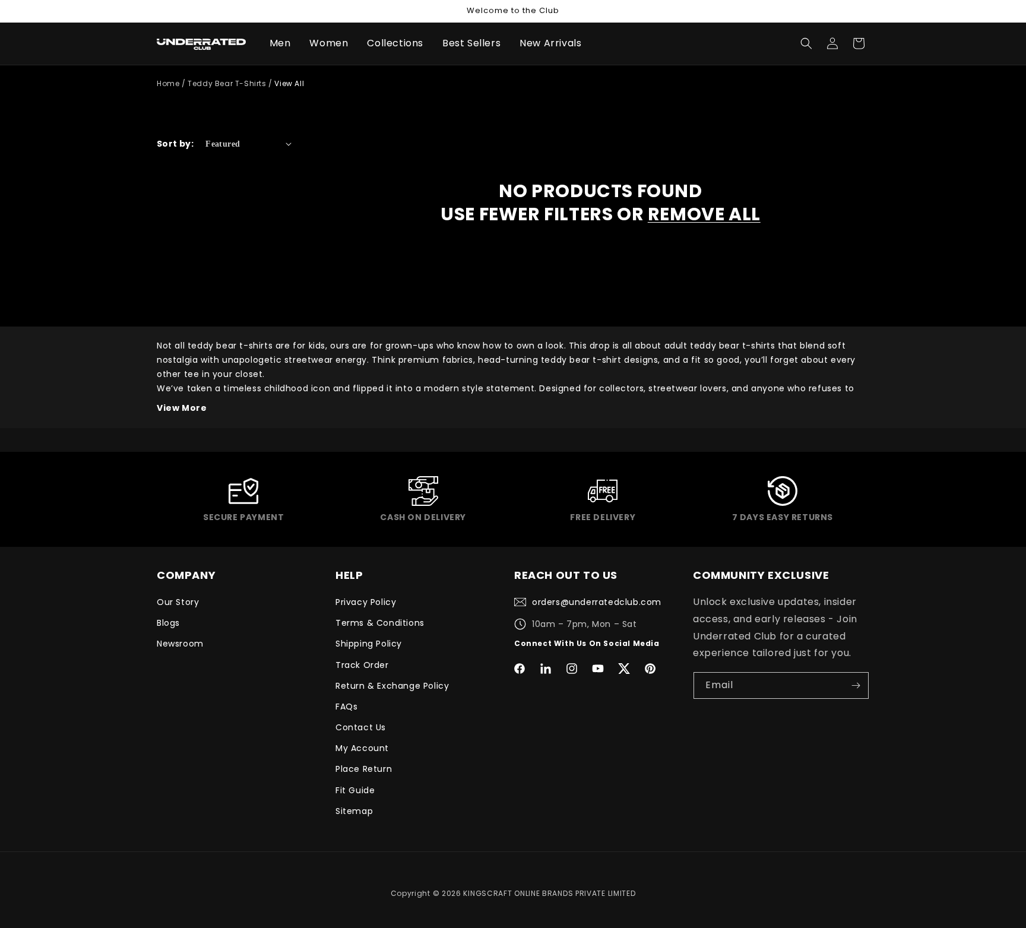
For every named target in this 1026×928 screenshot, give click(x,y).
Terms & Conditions (380, 623)
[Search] (806, 43)
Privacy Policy (365, 602)
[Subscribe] (856, 685)
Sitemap (354, 811)
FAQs (346, 706)
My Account (362, 748)
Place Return (363, 769)
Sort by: (175, 144)
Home (168, 83)
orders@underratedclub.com (596, 602)
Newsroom (180, 644)
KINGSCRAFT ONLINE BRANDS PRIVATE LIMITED (549, 893)
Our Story (178, 602)
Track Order (362, 665)
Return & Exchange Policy (392, 686)
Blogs (168, 623)
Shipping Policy (368, 644)
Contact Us (360, 727)
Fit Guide (355, 790)
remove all (704, 214)
